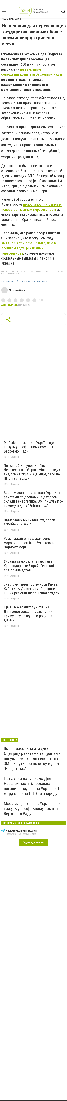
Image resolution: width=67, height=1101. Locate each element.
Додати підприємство (33, 842)
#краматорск (8, 281)
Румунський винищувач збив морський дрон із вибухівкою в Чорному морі (29, 542)
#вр (18, 281)
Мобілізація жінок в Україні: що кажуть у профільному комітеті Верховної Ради (29, 447)
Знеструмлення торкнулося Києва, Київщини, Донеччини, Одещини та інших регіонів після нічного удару (32, 588)
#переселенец (39, 281)
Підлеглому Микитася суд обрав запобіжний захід (29, 522)
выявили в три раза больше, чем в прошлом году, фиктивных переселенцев (28, 248)
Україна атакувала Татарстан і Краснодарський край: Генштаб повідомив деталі (29, 565)
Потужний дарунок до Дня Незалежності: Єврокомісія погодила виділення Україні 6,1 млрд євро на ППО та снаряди (33, 472)
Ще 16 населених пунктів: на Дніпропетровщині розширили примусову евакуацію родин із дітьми (28, 613)
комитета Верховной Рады (41, 74)
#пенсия (26, 281)
